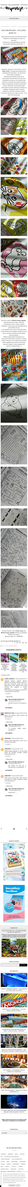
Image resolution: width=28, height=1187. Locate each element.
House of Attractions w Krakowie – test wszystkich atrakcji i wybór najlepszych (14, 1050)
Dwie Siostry (14, 1161)
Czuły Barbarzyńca (17, 1159)
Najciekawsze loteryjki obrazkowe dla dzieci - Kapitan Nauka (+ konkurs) (14, 1030)
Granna (7, 1166)
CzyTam (3, 1161)
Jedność (21, 1166)
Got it (18, 1185)
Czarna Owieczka (5, 1159)
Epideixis (23, 1164)
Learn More (11, 1185)
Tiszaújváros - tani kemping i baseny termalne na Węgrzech (14, 1070)
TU (17, 636)
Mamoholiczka (9, 713)
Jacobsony (14, 1166)
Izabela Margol (10, 678)
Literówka (21, 1169)
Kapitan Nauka (5, 1169)
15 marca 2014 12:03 (17, 738)
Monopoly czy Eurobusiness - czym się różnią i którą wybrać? (14, 1009)
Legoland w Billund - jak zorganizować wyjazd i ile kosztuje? (14, 931)
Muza (17, 634)
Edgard (3, 1164)
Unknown (8, 738)
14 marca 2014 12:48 (21, 713)
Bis (1, 1156)
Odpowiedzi (9, 696)
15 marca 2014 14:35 (15, 701)
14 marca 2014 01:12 (21, 678)
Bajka (16, 1154)
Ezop (2, 1166)
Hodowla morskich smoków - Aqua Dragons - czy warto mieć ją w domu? (14, 989)
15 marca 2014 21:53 (17, 749)
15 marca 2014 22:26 (17, 775)
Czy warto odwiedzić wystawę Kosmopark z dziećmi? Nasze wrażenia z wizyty (14, 1111)
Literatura (13, 1169)
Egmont (9, 1164)
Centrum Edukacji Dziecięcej (11, 1156)
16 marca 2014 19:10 (15, 763)
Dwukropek (23, 1161)
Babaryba (10, 1154)
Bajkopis (22, 1154)
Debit (8, 1161)
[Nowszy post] (1, 828)
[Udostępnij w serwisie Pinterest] (26, 643)
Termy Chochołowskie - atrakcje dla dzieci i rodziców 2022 (14, 1090)
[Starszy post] (26, 828)
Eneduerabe (16, 1164)
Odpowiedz (8, 693)
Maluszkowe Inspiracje (16, 699)
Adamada (3, 1154)
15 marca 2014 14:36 (15, 726)
